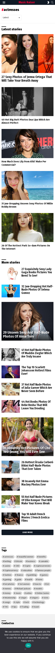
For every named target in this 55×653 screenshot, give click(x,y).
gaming (7, 579)
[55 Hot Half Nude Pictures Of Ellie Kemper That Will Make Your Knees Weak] (11, 501)
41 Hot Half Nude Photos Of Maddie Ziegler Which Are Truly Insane (36, 353)
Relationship (10, 598)
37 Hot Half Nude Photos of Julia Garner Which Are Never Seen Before (36, 388)
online (29, 593)
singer (24, 598)
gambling (32, 575)
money (7, 593)
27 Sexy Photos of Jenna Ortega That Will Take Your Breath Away (27, 79)
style (17, 602)
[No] (25, 649)
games (45, 575)
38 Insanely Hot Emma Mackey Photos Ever (34, 482)
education (27, 570)
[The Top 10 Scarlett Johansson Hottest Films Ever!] (11, 371)
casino (7, 566)
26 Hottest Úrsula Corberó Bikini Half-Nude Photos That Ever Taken (37, 465)
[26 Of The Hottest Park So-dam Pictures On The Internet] (27, 227)
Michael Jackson (23, 588)
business (31, 561)
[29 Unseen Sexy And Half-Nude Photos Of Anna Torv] (27, 321)
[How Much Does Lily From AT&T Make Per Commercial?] (27, 143)
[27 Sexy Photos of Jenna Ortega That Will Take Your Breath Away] (27, 53)
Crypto (27, 566)
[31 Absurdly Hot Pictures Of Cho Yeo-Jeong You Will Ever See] (27, 436)
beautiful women (26, 557)
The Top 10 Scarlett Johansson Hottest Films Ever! (36, 370)
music (18, 593)
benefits (42, 557)
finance (20, 575)
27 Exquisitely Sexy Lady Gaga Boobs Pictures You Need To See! (36, 272)
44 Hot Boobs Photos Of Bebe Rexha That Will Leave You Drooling (36, 405)
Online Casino (43, 593)
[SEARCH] (52, 2)
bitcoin (19, 561)
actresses (8, 557)
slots (46, 598)
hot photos (9, 584)
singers (35, 598)
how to (38, 584)
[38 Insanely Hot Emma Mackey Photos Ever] (11, 484)
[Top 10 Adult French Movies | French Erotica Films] (11, 519)
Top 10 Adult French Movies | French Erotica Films (35, 517)
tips (15, 607)
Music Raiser (27, 2)
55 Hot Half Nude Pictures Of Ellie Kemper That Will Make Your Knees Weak (36, 500)
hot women (25, 584)
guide (18, 579)
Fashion (7, 575)
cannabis (44, 561)
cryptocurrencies (43, 566)
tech (27, 602)
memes (7, 588)
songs (7, 602)
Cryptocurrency (11, 570)
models (39, 588)
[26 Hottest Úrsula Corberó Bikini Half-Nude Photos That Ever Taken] (11, 467)
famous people (43, 570)
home (39, 579)
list (47, 584)
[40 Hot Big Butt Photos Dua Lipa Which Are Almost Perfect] (27, 101)
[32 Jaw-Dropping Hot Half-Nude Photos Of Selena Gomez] (11, 291)
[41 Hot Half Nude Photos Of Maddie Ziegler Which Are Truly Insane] (11, 354)
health (29, 579)
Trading (25, 607)
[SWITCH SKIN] (48, 2)
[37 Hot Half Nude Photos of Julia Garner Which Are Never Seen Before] (11, 389)
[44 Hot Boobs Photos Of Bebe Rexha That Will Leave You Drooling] (11, 406)
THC (6, 607)
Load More (27, 532)
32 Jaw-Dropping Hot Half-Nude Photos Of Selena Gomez (37, 290)
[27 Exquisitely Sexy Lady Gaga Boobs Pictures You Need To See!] (11, 273)
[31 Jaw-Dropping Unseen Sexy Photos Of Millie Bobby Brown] (27, 185)
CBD (17, 566)
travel (36, 607)
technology (39, 602)
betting (7, 561)
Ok (28, 645)
